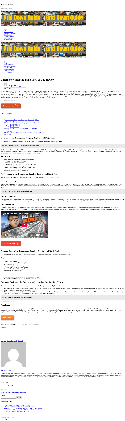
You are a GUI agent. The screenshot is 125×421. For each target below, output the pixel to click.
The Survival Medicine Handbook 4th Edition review (13, 392)
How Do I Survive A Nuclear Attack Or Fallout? (17, 405)
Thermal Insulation (14, 127)
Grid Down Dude (12, 85)
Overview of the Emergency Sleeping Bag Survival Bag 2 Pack (22, 120)
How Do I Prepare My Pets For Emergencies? (16, 411)
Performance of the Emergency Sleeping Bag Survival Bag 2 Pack (22, 122)
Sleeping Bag (14, 341)
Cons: (11, 131)
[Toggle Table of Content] (2, 117)
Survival (20, 341)
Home (5, 29)
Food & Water (8, 35)
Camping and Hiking (15, 124)
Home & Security (9, 38)
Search (3, 395)
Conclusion (8, 134)
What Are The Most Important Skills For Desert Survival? (19, 406)
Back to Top (4, 419)
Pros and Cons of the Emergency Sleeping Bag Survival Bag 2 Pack (23, 128)
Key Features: (13, 121)
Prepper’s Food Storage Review (8, 385)
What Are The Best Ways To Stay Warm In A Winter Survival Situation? (23, 408)
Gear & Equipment (9, 36)
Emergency (4, 341)
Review (9, 341)
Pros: (11, 129)
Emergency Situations (15, 125)
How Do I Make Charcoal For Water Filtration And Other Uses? (21, 410)
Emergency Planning (9, 33)
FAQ (5, 30)
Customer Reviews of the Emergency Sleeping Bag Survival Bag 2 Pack (24, 132)
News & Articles (8, 32)
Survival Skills (8, 39)
